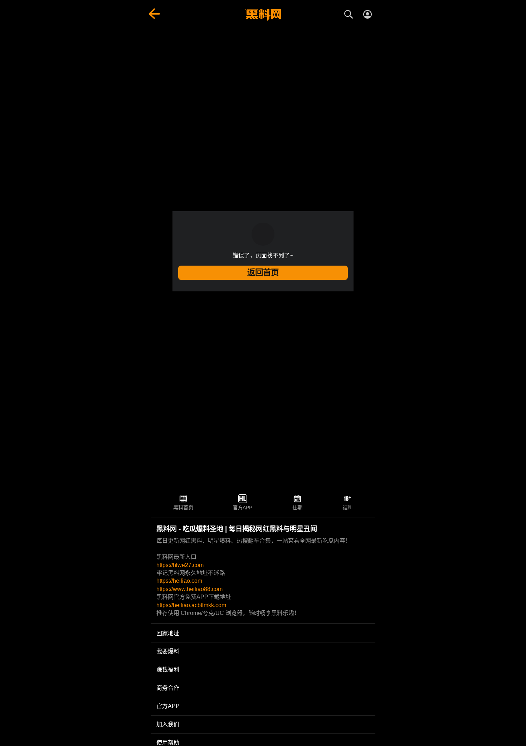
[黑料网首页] (263, 15)
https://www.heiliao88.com (189, 589)
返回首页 (263, 272)
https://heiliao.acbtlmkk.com (191, 605)
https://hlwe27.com (180, 565)
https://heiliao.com (179, 581)
